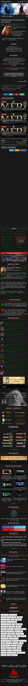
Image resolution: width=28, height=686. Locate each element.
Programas (13, 645)
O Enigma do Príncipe (14, 638)
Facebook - (23, 150)
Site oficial (10, 650)
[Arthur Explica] (7, 416)
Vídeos (9, 655)
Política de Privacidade (12, 666)
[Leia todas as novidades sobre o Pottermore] (14, 427)
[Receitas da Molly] (7, 412)
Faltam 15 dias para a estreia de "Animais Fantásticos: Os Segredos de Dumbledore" (15, 592)
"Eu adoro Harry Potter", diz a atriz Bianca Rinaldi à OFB (13, 545)
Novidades (23, 636)
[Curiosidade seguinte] (15, 462)
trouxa (19, 46)
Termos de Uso (23, 666)
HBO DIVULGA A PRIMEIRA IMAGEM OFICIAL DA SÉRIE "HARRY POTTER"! (15, 356)
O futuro (21, 247)
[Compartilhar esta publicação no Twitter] (11, 94)
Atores (12, 619)
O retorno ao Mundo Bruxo (20, 234)
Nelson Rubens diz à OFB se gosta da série (11, 542)
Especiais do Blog (18, 631)
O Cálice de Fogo (4, 638)
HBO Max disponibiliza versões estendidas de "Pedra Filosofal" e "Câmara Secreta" (16, 573)
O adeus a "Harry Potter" (7, 247)
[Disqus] (14, 170)
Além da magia (20, 231)
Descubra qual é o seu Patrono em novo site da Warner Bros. (16, 560)
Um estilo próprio (7, 237)
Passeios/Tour (8, 643)
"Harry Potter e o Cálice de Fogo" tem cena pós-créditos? (15, 361)
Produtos (21, 643)
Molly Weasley (12, 86)
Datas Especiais (4, 626)
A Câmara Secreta (4, 615)
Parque (2, 643)
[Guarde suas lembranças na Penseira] (20, 413)
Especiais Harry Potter (9, 631)
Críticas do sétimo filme (5, 624)
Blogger (16, 150)
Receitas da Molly (6, 25)
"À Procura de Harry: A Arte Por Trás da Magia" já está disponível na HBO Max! (15, 329)
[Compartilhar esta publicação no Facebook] (5, 94)
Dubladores (3, 629)
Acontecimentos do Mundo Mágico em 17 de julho (13, 109)
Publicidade (8, 648)
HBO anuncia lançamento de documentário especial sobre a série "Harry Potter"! (14, 334)
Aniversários (19, 617)
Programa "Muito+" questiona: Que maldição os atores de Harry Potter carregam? (6, 477)
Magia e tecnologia (21, 237)
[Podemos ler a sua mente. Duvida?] (20, 416)
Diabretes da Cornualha (18, 259)
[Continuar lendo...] (14, 296)
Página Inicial (4, 665)
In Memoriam (21, 244)
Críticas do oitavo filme (11, 622)
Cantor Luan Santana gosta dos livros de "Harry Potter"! (13, 544)
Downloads (18, 626)
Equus (2, 631)
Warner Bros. (14, 655)
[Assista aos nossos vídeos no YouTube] (22, 1)
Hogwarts (21, 274)
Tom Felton (3, 652)
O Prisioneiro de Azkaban (6, 640)
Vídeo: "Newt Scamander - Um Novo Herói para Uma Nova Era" (20, 499)
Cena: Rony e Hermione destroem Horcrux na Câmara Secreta (20, 489)
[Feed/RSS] (26, 1)
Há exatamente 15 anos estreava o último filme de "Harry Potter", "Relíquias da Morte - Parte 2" (15, 323)
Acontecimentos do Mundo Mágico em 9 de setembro (12, 121)
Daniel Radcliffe (19, 624)
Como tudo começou (7, 231)
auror (23, 267)
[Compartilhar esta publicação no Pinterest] (16, 94)
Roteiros (19, 648)
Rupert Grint (3, 650)
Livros (18, 636)
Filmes (9, 633)
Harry (7, 292)
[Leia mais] (2, 307)
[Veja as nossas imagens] (24, 1)
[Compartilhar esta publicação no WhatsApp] (22, 94)
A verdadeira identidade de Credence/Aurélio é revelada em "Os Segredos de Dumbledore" (16, 599)
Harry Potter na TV (19, 633)
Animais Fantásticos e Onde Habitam (8, 617)
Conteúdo (18, 665)
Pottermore (15, 643)
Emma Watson (17, 629)
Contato (12, 665)
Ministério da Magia (17, 269)
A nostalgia (21, 241)
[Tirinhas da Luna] (7, 420)
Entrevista (24, 629)
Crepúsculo (3, 622)
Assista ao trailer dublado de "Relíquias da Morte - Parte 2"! (13, 537)
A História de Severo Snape (7, 489)
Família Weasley (4, 294)
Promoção (19, 645)
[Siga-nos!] (20, 1)
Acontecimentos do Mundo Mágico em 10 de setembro (12, 133)
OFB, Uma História (15, 250)
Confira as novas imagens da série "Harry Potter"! (15, 339)
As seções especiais (7, 239)
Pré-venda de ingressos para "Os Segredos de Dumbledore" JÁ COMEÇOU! (16, 586)
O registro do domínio (7, 241)
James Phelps (9, 636)
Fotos (13, 633)
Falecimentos (3, 633)
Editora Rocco (10, 629)
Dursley (15, 292)
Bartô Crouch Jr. (13, 275)
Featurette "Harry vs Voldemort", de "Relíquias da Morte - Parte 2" (6, 499)
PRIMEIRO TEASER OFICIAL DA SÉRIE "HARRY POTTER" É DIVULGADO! (14, 350)
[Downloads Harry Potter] (7, 423)
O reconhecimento (7, 244)
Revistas (14, 648)
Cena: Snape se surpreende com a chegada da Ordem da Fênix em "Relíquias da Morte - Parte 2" (20, 477)
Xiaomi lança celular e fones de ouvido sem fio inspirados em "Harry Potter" (16, 579)
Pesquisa (24, 665)
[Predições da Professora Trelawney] (20, 419)
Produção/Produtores (5, 645)
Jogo (15, 636)
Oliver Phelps (15, 640)
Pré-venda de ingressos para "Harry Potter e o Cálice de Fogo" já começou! (14, 367)
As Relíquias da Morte (5, 619)
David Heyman (12, 626)
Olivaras (6, 39)
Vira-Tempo (3, 655)
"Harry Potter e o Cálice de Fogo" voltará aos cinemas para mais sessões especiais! (14, 372)
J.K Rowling (3, 636)
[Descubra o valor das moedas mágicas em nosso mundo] (20, 423)
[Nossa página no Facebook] (18, 1)
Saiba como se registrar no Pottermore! (15, 566)
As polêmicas (21, 239)
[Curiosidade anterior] (12, 462)
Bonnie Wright (18, 619)
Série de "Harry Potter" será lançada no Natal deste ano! (14, 345)
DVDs (13, 624)
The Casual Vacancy (17, 650)
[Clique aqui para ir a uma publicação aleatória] (14, 380)
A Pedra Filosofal (13, 615)
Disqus (11, 150)
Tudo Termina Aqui (21, 652)
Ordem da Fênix (23, 270)
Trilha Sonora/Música (11, 652)
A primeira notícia (7, 234)
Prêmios (2, 648)
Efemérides (4, 101)
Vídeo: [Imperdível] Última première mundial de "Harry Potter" (13, 540)
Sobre (4, 666)
